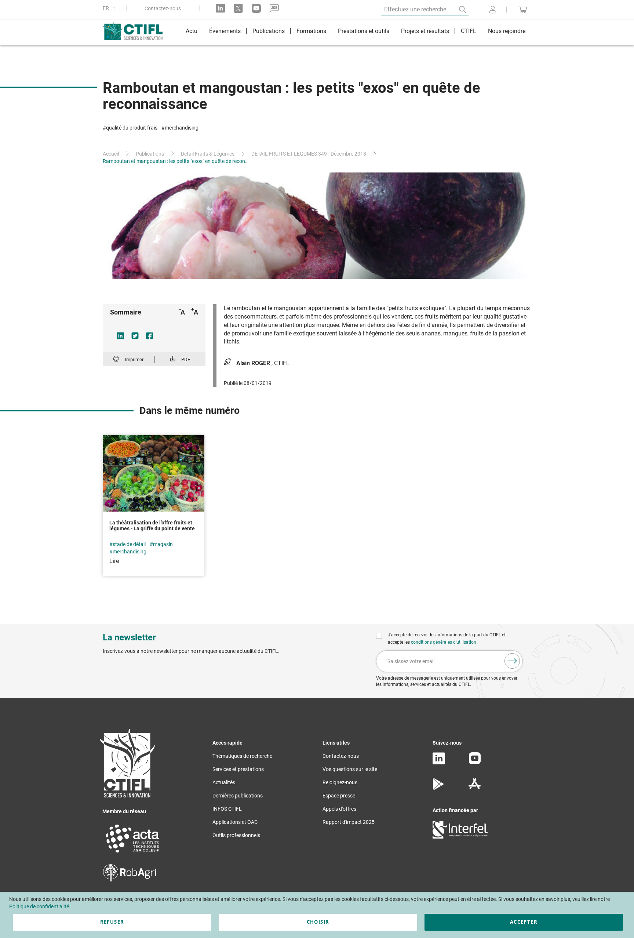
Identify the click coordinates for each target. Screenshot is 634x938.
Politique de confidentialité (39, 906)
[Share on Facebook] (149, 335)
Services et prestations (238, 769)
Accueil (111, 154)
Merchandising (181, 128)
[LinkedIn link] (220, 8)
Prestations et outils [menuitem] (363, 31)
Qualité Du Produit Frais (131, 128)
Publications (150, 154)
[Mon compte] (492, 10)
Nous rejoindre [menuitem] (506, 31)
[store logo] (136, 31)
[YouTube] (475, 762)
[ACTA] (132, 854)
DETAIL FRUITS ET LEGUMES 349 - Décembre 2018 (308, 154)
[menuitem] (191, 32)
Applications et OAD (235, 822)
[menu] (355, 32)
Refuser (112, 922)
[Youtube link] (256, 8)
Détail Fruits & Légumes (207, 154)
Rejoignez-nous (340, 782)
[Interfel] (460, 837)
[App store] (475, 788)
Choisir (318, 922)
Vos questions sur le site (350, 769)
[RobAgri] (129, 880)
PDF (185, 359)
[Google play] (439, 788)
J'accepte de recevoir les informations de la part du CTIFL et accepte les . (447, 638)
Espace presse (339, 796)
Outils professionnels (236, 835)
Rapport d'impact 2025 (349, 822)
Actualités (223, 782)
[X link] (238, 8)
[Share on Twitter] (135, 335)
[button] (110, 8)
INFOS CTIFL (227, 809)
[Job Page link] (274, 8)
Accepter (524, 922)
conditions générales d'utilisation (444, 642)
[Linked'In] (439, 763)
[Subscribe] (512, 661)
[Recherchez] (457, 9)
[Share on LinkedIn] (120, 335)
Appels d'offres (339, 809)
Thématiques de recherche (242, 756)
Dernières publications (237, 796)
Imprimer (134, 359)
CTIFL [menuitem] (468, 31)
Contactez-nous (163, 8)
